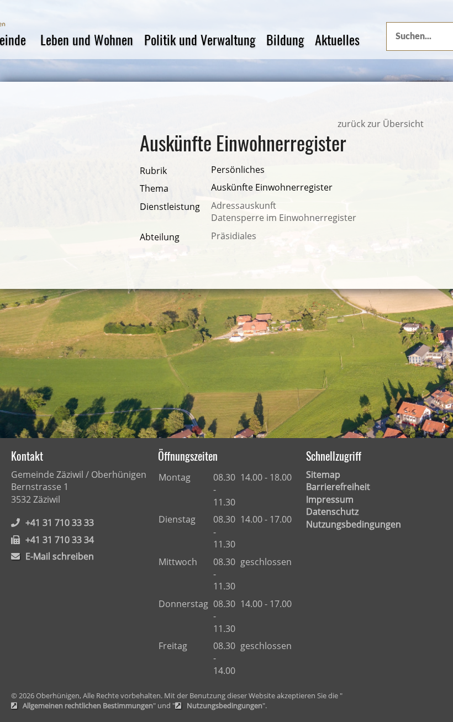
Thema (154, 188)
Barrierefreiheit (338, 487)
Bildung (285, 39)
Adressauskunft (243, 205)
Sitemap (323, 474)
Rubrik (153, 171)
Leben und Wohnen (86, 39)
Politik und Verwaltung (199, 39)
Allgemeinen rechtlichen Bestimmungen (88, 706)
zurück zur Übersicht (381, 124)
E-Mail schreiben (59, 556)
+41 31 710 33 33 (59, 522)
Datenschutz (332, 511)
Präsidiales (233, 236)
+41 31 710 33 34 (59, 539)
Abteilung (160, 237)
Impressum (330, 499)
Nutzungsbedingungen (353, 524)
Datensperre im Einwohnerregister (283, 218)
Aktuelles (337, 39)
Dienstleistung (170, 207)
